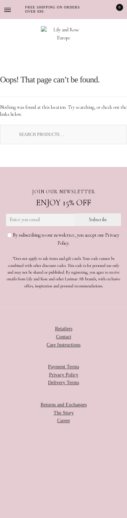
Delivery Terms (63, 382)
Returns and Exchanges (64, 404)
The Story (64, 413)
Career (63, 420)
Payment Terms (63, 366)
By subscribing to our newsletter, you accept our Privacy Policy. (65, 239)
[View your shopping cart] (114, 9)
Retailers (63, 328)
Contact (63, 336)
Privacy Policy (63, 374)
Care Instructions (63, 345)
